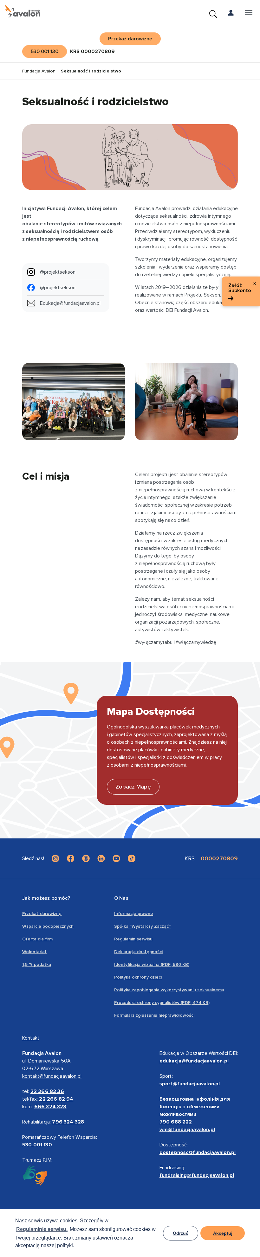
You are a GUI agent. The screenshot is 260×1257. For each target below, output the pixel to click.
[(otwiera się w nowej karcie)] (55, 858)
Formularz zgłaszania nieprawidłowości (154, 1015)
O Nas (121, 898)
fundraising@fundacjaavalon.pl (196, 1175)
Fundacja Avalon (38, 71)
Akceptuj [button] (222, 1233)
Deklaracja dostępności (138, 951)
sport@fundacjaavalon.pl (189, 1084)
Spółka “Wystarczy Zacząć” (142, 926)
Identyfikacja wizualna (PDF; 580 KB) (151, 964)
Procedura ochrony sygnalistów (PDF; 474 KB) (162, 1002)
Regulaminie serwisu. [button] (42, 1229)
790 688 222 (175, 1122)
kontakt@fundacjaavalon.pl (51, 1076)
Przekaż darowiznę (42, 913)
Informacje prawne (133, 913)
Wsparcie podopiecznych (48, 926)
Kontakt (30, 1038)
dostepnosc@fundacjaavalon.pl (197, 1152)
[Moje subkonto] (231, 14)
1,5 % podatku (36, 964)
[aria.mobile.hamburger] (249, 14)
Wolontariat (34, 951)
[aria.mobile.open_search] (213, 14)
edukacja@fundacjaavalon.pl (194, 1061)
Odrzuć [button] (180, 1233)
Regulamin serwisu (133, 939)
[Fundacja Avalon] (22, 11)
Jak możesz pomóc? (46, 898)
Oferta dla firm (37, 939)
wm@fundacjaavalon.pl (187, 1129)
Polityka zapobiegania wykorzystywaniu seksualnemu (169, 990)
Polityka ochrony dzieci (138, 977)
